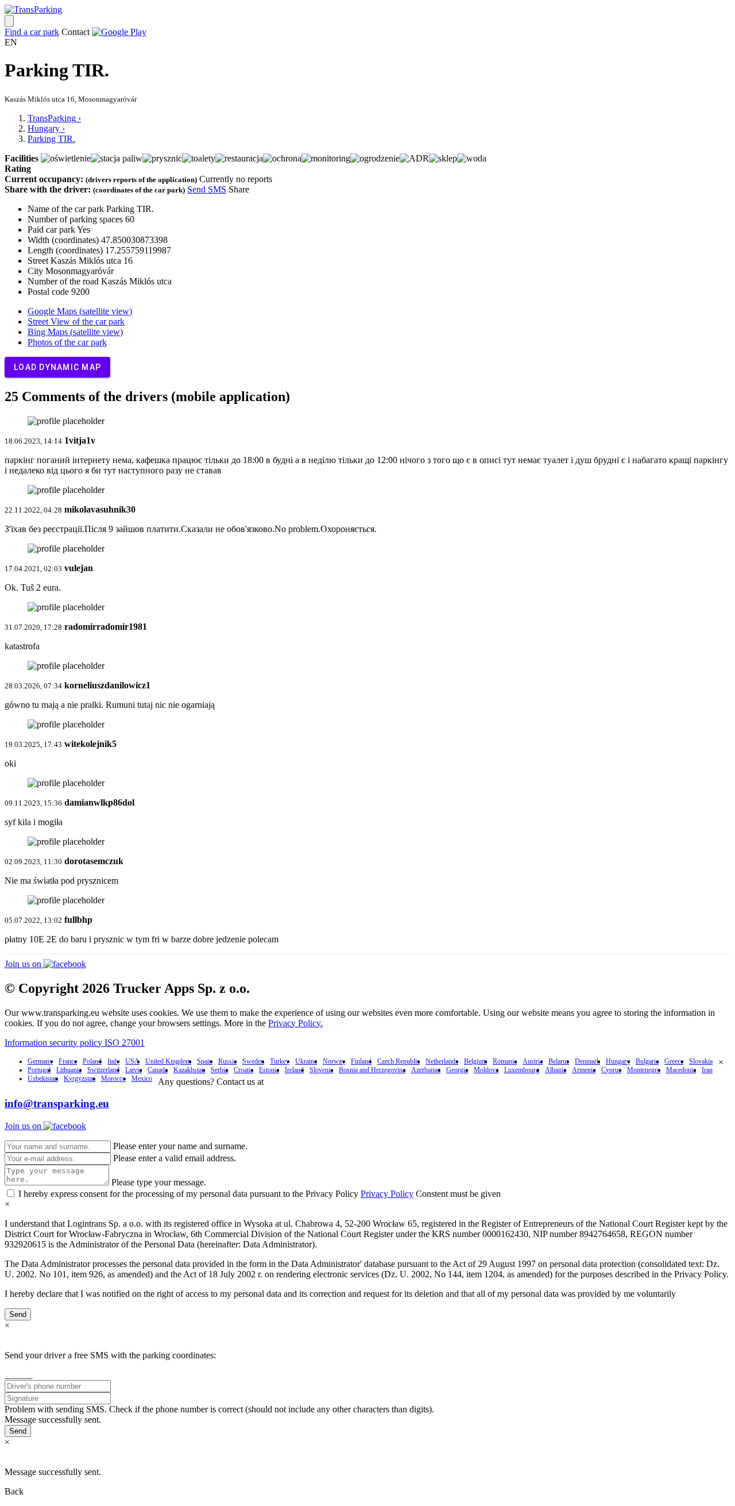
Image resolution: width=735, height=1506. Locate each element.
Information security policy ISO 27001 (75, 1042)
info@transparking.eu (57, 1103)
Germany (40, 1061)
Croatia (243, 1070)
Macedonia (681, 1070)
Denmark (587, 1061)
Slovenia (321, 1070)
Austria (533, 1061)
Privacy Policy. (295, 1023)
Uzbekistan (43, 1078)
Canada (158, 1070)
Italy (113, 1061)
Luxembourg (521, 1070)
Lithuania (69, 1070)
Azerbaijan (425, 1070)
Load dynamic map (57, 367)
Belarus (558, 1061)
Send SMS (206, 189)
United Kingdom (168, 1061)
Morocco (113, 1078)
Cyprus (611, 1070)
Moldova (486, 1070)
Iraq (707, 1070)
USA (132, 1061)
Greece (673, 1061)
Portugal (39, 1070)
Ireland (294, 1070)
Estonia (269, 1070)
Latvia (133, 1070)
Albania (555, 1070)
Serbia (219, 1070)
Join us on (24, 964)
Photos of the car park (67, 342)
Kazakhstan (189, 1070)
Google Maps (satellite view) (80, 311)
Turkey (279, 1061)
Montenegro (643, 1070)
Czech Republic (398, 1061)
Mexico (141, 1078)
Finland (361, 1061)
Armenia (583, 1070)
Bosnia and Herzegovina (372, 1070)
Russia (227, 1061)
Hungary (618, 1061)
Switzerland (103, 1070)
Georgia (457, 1070)
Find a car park (32, 32)
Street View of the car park (76, 321)
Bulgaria (647, 1061)
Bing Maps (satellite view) (75, 332)
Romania (505, 1061)
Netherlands (441, 1061)
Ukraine (306, 1061)
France (68, 1061)
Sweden (253, 1061)
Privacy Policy (387, 1194)
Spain (204, 1061)
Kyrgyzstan (79, 1078)
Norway (334, 1061)
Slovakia (701, 1061)
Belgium (475, 1061)
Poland (92, 1061)
